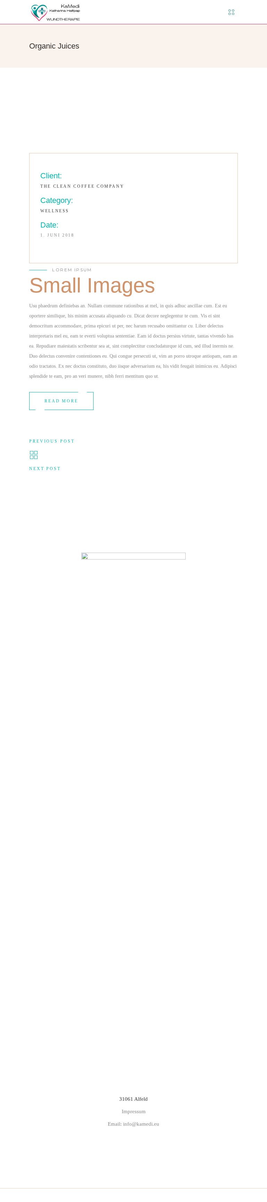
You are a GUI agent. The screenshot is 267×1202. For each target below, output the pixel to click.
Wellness (54, 210)
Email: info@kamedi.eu (133, 1124)
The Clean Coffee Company (82, 186)
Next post (45, 468)
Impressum (134, 1111)
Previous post (51, 441)
